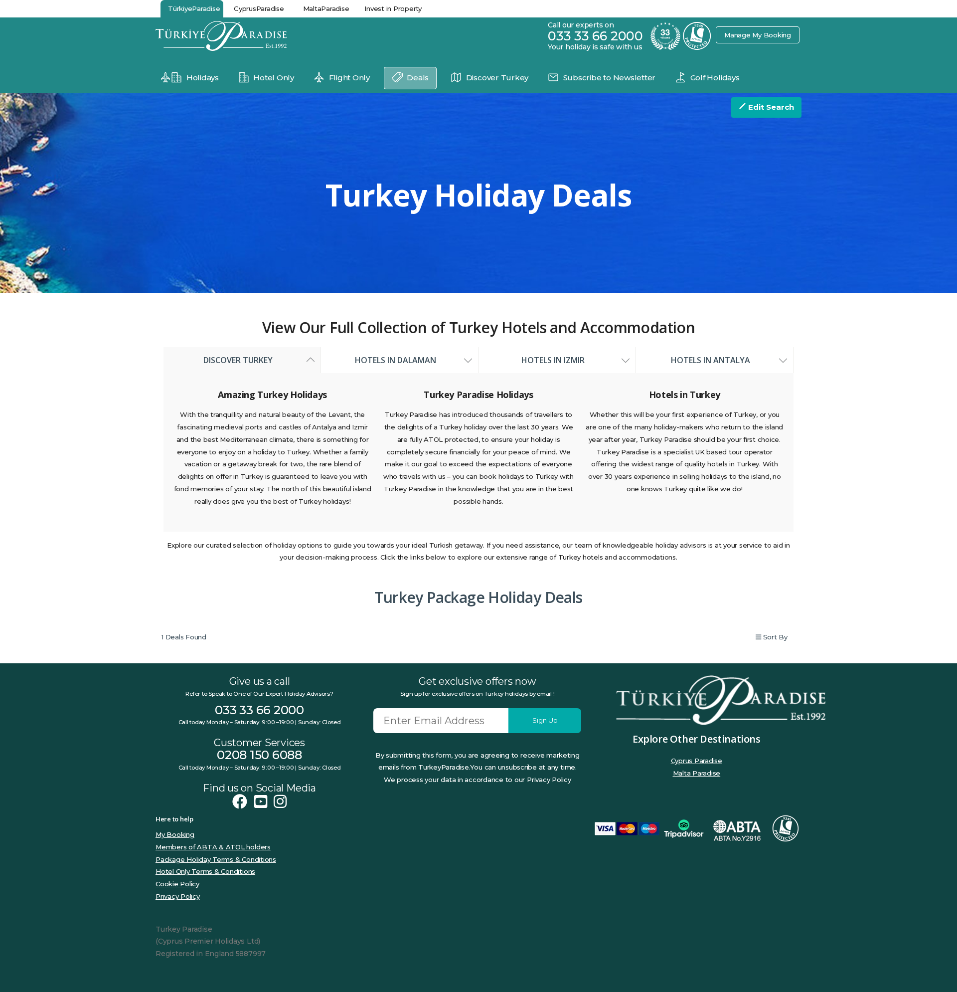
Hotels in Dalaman (399, 360)
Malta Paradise (697, 773)
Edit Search (770, 107)
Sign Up (545, 720)
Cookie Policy (177, 884)
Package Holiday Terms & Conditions (216, 859)
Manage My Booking (757, 35)
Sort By (774, 637)
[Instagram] (280, 802)
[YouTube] (260, 802)
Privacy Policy (178, 896)
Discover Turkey (242, 360)
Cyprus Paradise (696, 761)
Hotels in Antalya (714, 360)
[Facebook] (239, 802)
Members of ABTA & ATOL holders (213, 847)
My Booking (175, 834)
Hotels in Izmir (557, 360)
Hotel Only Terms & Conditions (205, 871)
